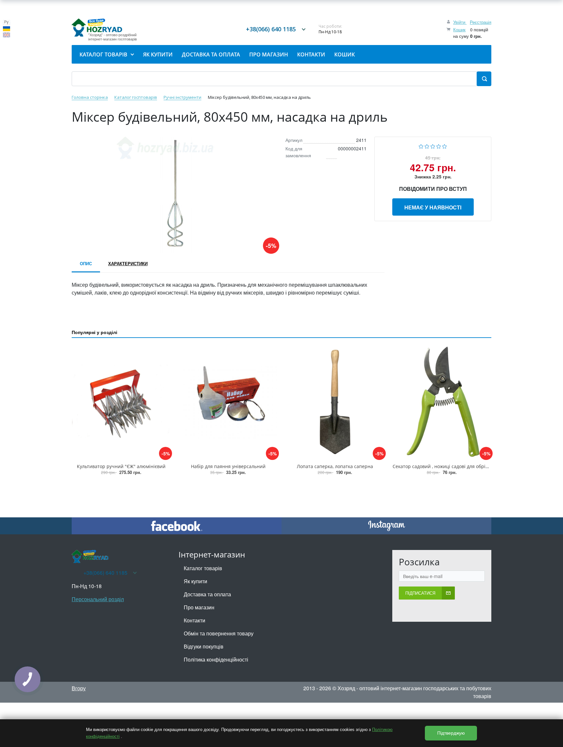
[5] (444, 145)
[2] (427, 145)
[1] (421, 145)
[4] (438, 145)
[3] (432, 145)
